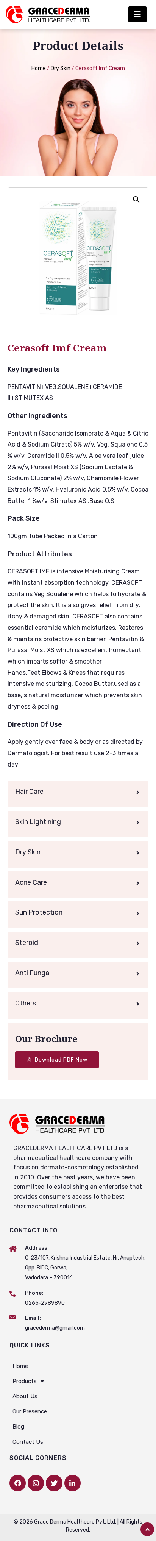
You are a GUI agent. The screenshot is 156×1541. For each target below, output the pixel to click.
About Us (24, 1396)
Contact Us (27, 1441)
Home (38, 68)
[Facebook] (17, 1483)
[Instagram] (36, 1483)
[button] (137, 14)
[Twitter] (54, 1483)
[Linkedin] (72, 1483)
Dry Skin (60, 68)
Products (24, 1381)
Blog (18, 1426)
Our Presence (29, 1411)
